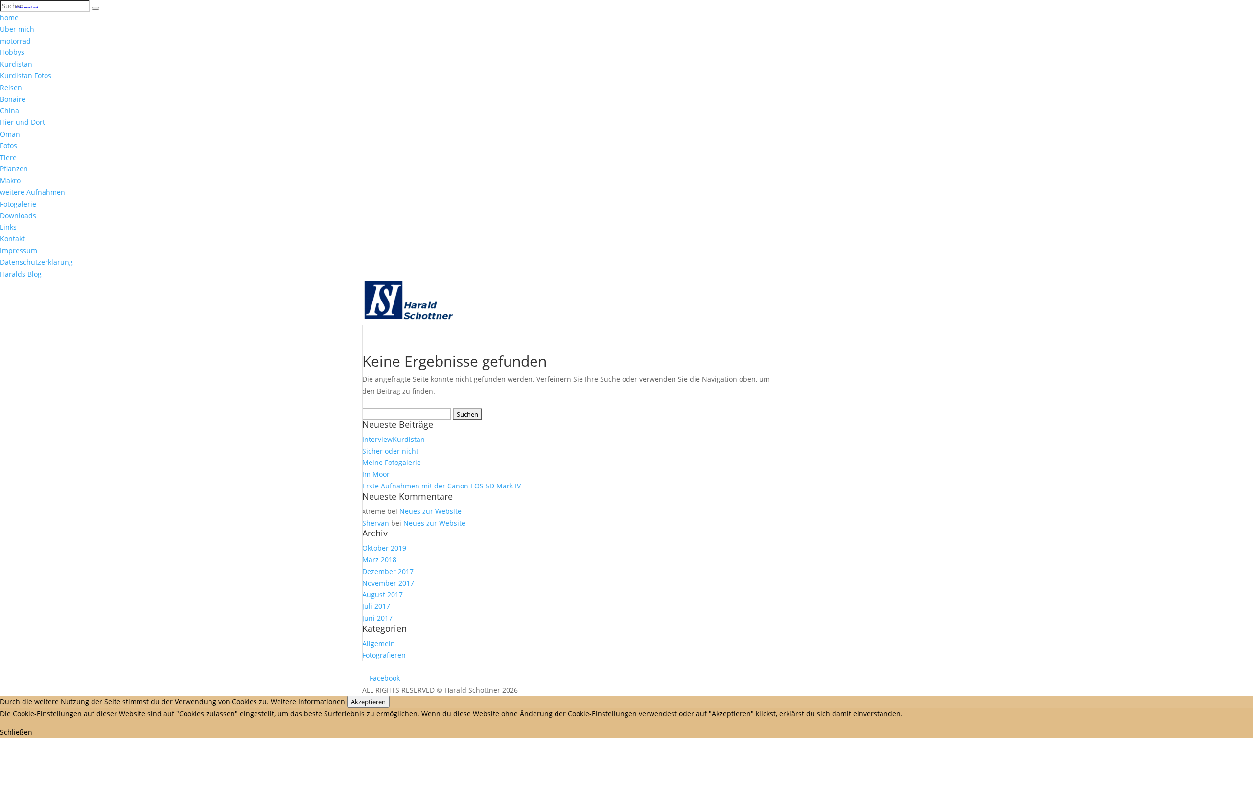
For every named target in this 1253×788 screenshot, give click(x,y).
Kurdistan (16, 64)
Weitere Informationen (308, 701)
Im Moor (376, 474)
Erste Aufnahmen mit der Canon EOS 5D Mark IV (441, 485)
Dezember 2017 (388, 571)
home (9, 17)
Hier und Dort (22, 122)
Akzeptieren (368, 701)
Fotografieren (384, 655)
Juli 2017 (376, 606)
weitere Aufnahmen (32, 192)
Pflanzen (14, 168)
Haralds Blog (21, 273)
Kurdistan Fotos (25, 75)
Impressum (18, 250)
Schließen (16, 732)
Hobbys (12, 52)
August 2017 (382, 594)
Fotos (8, 145)
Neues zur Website (430, 511)
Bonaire (12, 99)
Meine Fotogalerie (391, 462)
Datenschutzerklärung (36, 262)
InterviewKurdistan (393, 439)
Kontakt (12, 238)
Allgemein (378, 643)
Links (8, 227)
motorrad (15, 41)
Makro (10, 180)
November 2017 (388, 583)
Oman (10, 134)
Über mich (17, 29)
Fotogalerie (18, 204)
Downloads (18, 215)
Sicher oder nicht (390, 451)
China (9, 110)
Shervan (375, 523)
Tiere (8, 157)
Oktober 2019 (384, 548)
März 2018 (379, 559)
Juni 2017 (377, 618)
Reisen (11, 87)
